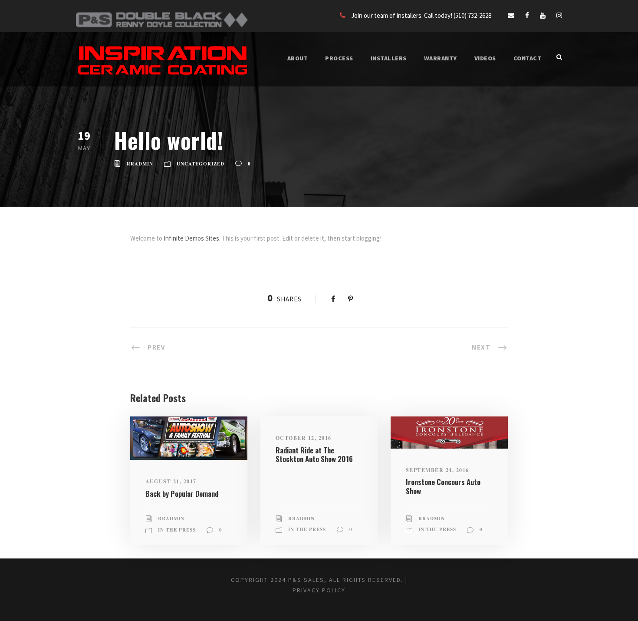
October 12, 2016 (304, 438)
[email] (511, 15)
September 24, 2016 (437, 470)
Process (339, 58)
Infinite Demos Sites (191, 238)
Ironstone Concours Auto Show (443, 486)
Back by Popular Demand (181, 493)
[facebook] (527, 15)
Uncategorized (200, 163)
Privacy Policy (319, 590)
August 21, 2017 (171, 481)
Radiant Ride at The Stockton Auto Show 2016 (314, 454)
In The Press (177, 529)
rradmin (140, 163)
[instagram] (559, 15)
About (297, 58)
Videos (485, 58)
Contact (527, 58)
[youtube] (543, 15)
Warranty (440, 58)
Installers (389, 58)
